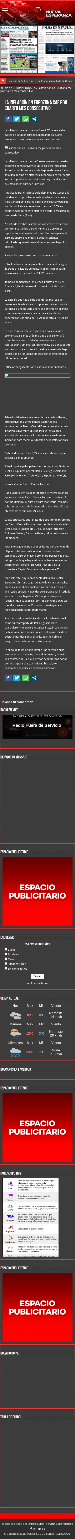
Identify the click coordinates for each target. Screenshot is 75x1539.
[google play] (39, 1528)
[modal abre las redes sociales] (34, 119)
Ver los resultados (37, 983)
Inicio (6, 87)
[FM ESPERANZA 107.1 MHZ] (37, 13)
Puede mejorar (17, 963)
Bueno (12, 949)
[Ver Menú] (5, 10)
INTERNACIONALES (24, 87)
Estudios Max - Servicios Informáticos (50, 1523)
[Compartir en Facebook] (8, 119)
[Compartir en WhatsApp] (25, 119)
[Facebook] (31, 1528)
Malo (11, 959)
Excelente (13, 954)
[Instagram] (34, 1528)
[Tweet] (16, 119)
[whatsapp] (43, 1528)
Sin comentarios (17, 968)
